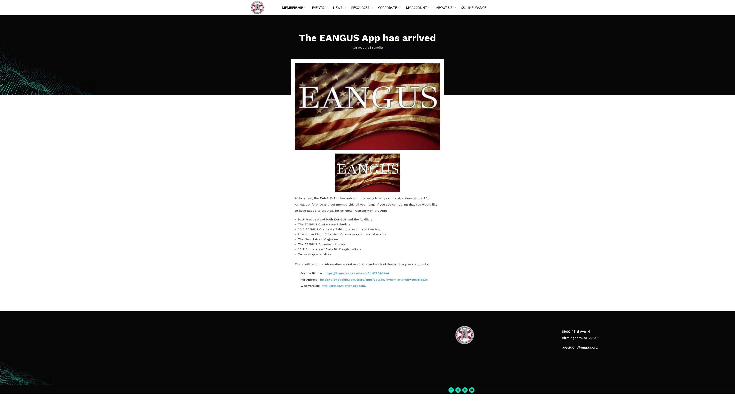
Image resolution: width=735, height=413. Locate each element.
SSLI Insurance (473, 8)
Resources (360, 8)
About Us (444, 8)
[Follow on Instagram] (465, 390)
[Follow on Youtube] (471, 390)
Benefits (378, 47)
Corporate (387, 8)
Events (318, 8)
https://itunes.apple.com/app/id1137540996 (357, 273)
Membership (292, 8)
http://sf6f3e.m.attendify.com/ (344, 286)
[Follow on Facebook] (451, 390)
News (337, 8)
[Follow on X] (458, 390)
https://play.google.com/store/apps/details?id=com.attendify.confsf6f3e (374, 279)
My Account (416, 8)
